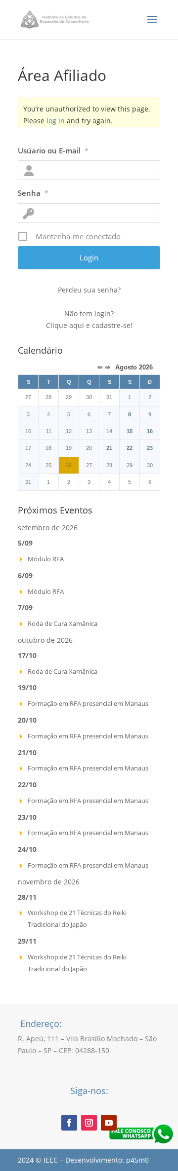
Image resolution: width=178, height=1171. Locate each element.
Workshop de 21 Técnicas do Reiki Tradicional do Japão (77, 918)
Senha (33, 193)
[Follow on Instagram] (89, 1123)
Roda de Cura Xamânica (62, 623)
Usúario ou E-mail (53, 150)
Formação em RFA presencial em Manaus (88, 703)
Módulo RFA (46, 558)
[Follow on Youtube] (109, 1123)
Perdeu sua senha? (89, 289)
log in (55, 120)
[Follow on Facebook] (69, 1123)
